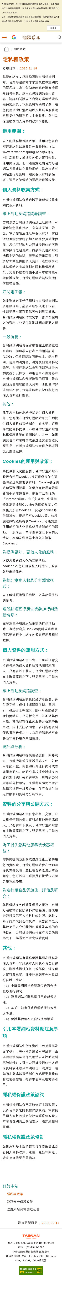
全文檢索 (59, 37)
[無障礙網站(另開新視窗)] (31, 1273)
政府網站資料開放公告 (23, 1209)
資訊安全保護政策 (20, 1201)
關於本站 (20, 49)
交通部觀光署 (31, 1236)
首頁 (6, 49)
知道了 (53, 28)
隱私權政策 (15, 1194)
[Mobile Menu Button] (4, 37)
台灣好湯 (31, 37)
